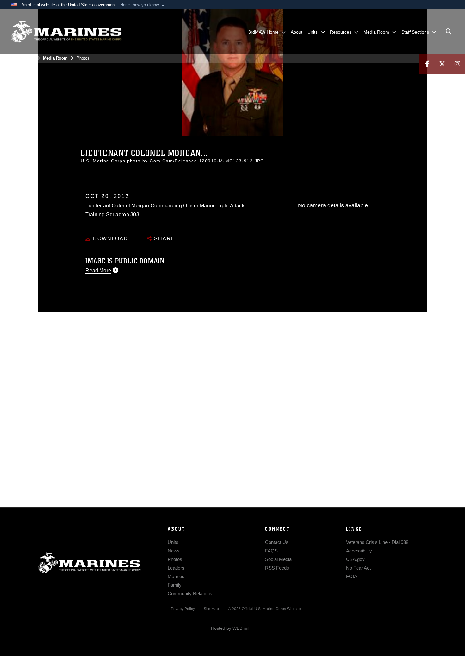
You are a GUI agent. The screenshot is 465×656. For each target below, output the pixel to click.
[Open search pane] (448, 31)
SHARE (163, 238)
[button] (143, 5)
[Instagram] (457, 64)
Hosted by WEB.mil (230, 628)
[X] (442, 64)
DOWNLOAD (109, 238)
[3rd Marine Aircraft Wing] (66, 32)
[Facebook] (427, 64)
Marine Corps (90, 563)
